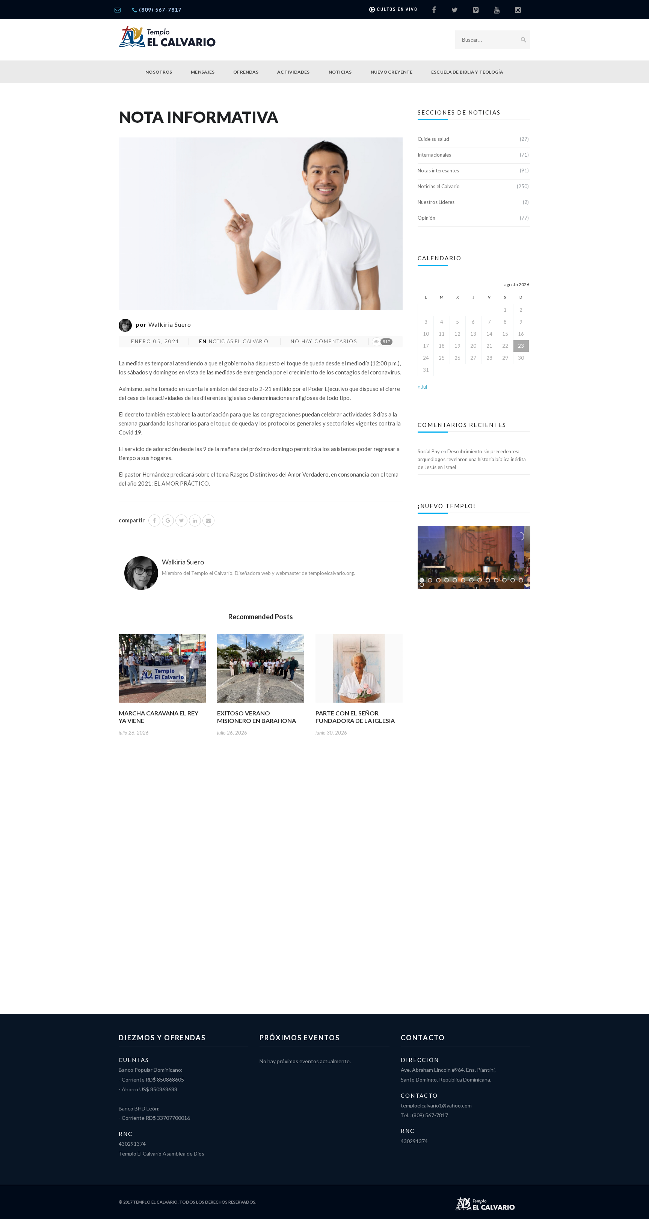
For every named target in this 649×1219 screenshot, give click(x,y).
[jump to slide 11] (504, 580)
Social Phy (429, 451)
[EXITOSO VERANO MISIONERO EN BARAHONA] (260, 671)
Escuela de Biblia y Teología (467, 72)
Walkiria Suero (169, 324)
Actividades (293, 72)
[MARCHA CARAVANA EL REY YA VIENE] (162, 671)
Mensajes (202, 72)
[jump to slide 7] (471, 580)
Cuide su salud (433, 139)
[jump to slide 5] (455, 580)
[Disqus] (261, 869)
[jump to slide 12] (512, 580)
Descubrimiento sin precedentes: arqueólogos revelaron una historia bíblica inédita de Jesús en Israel (472, 459)
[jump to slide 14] (422, 584)
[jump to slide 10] (496, 580)
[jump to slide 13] (521, 580)
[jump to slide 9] (488, 580)
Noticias (340, 72)
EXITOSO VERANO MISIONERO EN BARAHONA (256, 716)
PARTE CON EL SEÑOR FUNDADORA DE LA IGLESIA (355, 716)
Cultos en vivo (397, 9)
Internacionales (434, 155)
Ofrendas (245, 72)
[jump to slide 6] (463, 580)
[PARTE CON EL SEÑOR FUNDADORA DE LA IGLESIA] (359, 671)
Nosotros (158, 72)
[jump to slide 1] (422, 580)
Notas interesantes (438, 170)
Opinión (426, 218)
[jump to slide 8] (479, 580)
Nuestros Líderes (436, 202)
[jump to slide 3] (438, 580)
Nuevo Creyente (392, 72)
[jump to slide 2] (430, 580)
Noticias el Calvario (239, 341)
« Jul (422, 387)
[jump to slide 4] (446, 580)
